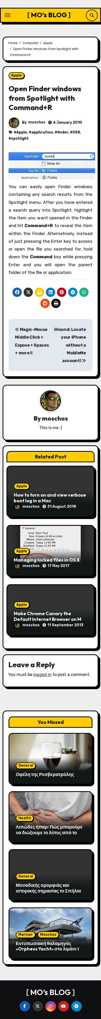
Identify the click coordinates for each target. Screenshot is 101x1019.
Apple (16, 75)
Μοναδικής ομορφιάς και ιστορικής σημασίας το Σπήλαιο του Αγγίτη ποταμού (50, 890)
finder (62, 132)
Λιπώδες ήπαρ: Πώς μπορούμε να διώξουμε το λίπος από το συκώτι (49, 832)
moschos (36, 122)
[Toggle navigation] (7, 15)
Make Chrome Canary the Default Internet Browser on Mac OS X (50, 619)
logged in (42, 674)
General (25, 765)
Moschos (48, 934)
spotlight (20, 138)
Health (24, 818)
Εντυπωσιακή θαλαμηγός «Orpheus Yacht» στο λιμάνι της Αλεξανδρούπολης (50, 948)
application (42, 132)
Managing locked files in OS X (47, 560)
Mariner (25, 934)
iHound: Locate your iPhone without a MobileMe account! (70, 345)
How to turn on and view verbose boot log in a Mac (50, 498)
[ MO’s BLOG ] (49, 15)
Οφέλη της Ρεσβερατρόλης (45, 774)
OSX (76, 132)
